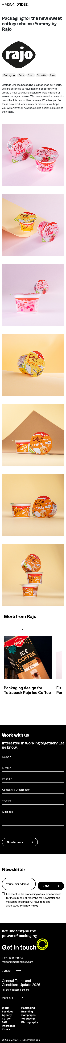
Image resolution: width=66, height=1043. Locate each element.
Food (30, 75)
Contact (6, 970)
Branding (24, 1011)
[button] (8, 628)
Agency (7, 1015)
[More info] (21, 989)
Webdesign (24, 1018)
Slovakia (41, 75)
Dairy (21, 75)
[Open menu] (62, 4)
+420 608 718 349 (13, 958)
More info (7, 997)
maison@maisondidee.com (17, 961)
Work (5, 1007)
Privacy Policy (29, 905)
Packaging (9, 75)
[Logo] (15, 4)
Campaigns (24, 1015)
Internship (8, 1025)
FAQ (4, 1022)
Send (46, 885)
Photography (24, 1022)
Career (6, 1018)
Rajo (52, 75)
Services (7, 1011)
